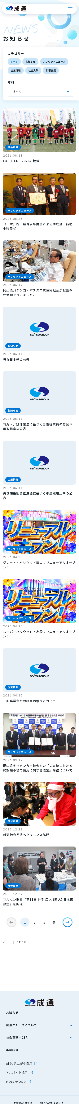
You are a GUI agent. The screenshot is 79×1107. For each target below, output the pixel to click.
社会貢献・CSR (17, 1037)
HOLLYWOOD (16, 1081)
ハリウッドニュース (54, 61)
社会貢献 (33, 70)
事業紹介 (12, 1050)
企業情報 (16, 70)
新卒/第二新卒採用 (19, 1063)
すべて (14, 61)
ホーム (7, 942)
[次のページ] (67, 922)
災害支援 (51, 70)
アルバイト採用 (17, 1072)
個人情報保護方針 (52, 1103)
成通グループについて (21, 1025)
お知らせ (30, 61)
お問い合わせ (23, 1103)
